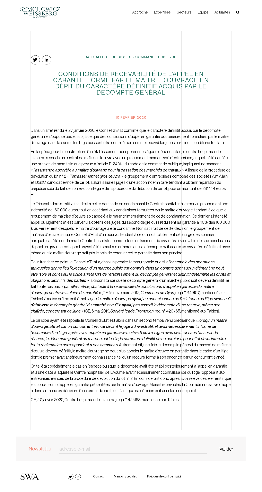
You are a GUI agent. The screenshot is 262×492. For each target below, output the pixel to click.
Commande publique (155, 57)
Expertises (162, 12)
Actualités (222, 12)
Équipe (203, 12)
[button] (237, 12)
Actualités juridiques (109, 57)
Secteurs (184, 12)
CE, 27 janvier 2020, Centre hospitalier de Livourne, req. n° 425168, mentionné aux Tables (105, 399)
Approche (140, 12)
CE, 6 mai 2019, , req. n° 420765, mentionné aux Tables (151, 311)
